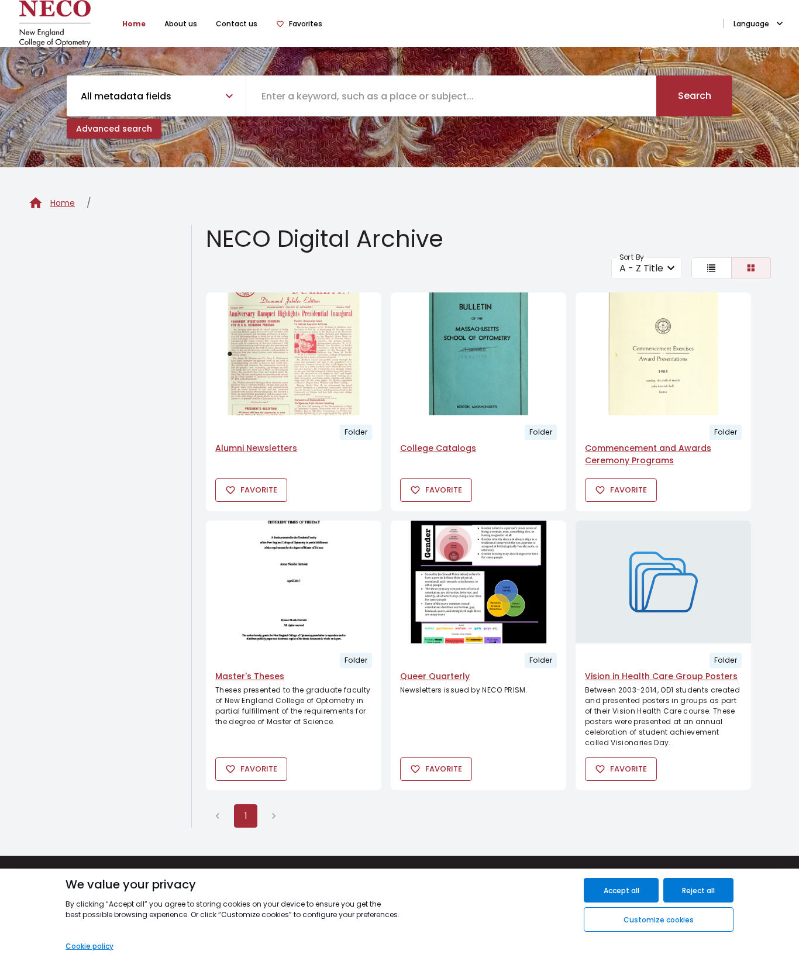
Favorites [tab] (305, 24)
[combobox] (451, 95)
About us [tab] (180, 24)
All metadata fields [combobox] (126, 96)
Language (751, 24)
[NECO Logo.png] (55, 23)
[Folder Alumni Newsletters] (293, 353)
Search (694, 95)
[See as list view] (711, 267)
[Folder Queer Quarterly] (478, 582)
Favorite (258, 489)
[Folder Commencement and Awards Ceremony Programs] (663, 353)
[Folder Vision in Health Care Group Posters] (663, 582)
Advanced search (114, 129)
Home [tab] (134, 24)
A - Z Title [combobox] (641, 268)
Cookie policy (89, 946)
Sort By (631, 257)
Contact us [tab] (236, 24)
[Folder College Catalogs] (478, 353)
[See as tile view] (751, 267)
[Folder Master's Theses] (293, 582)
